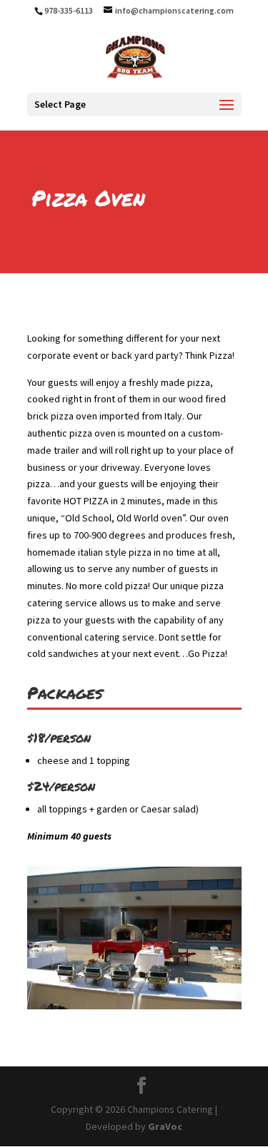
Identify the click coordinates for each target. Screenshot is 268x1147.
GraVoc (165, 1126)
